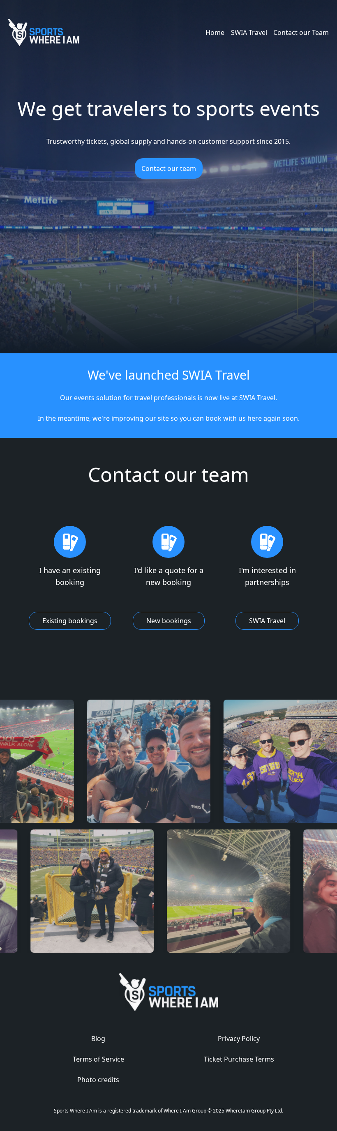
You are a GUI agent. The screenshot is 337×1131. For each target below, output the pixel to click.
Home (214, 32)
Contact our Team (301, 32)
